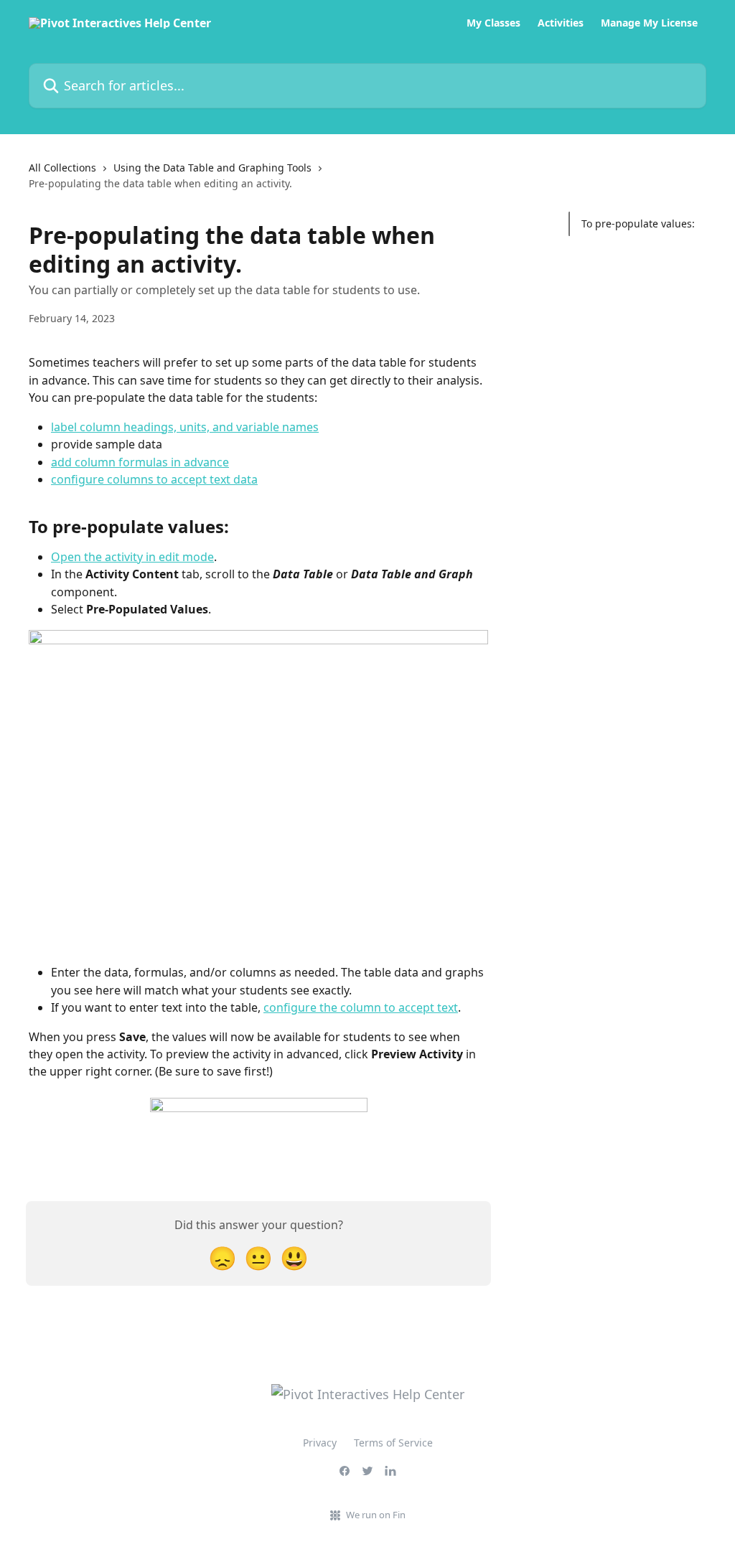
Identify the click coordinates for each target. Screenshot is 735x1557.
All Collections (62, 167)
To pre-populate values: (638, 223)
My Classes (493, 23)
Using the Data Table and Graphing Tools (212, 167)
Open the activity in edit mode (132, 557)
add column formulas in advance (140, 462)
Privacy (320, 1442)
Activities (561, 23)
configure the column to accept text (360, 1007)
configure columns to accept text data (154, 479)
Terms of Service (393, 1442)
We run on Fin (376, 1514)
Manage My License (649, 23)
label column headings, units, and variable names (185, 427)
